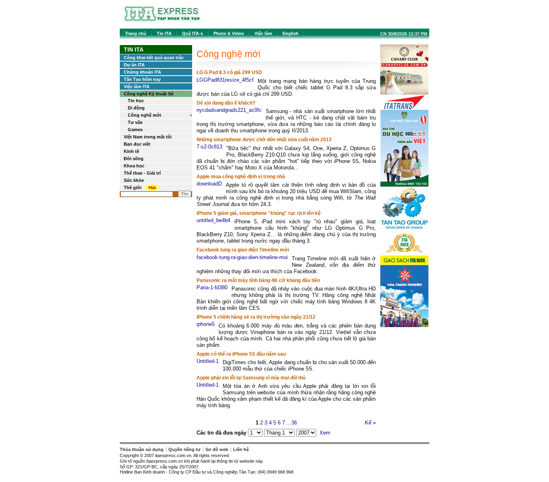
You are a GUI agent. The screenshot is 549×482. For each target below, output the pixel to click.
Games (135, 129)
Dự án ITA (134, 64)
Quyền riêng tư (184, 449)
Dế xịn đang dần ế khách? (226, 103)
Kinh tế (131, 151)
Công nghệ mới (144, 115)
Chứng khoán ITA (142, 72)
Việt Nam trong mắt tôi (148, 136)
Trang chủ (135, 33)
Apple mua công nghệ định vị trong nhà (241, 176)
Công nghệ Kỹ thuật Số (149, 93)
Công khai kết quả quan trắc (154, 57)
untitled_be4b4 (213, 220)
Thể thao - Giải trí (142, 173)
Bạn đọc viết (137, 144)
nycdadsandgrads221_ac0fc (229, 110)
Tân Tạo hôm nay (142, 79)
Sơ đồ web (216, 449)
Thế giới (132, 187)
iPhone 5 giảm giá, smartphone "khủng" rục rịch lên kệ (259, 213)
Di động (136, 107)
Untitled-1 (208, 361)
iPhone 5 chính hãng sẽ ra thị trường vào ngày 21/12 (256, 317)
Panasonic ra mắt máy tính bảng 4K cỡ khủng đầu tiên (258, 280)
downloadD (209, 184)
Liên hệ (241, 449)
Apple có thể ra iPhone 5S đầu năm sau (241, 354)
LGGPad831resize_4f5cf (225, 80)
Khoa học (134, 165)
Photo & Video (228, 33)
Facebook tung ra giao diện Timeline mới (243, 250)
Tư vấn (135, 122)
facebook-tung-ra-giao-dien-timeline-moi (242, 257)
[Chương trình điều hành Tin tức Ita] (162, 24)
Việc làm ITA (137, 86)
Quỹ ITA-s (192, 33)
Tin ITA (164, 33)
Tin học (136, 100)
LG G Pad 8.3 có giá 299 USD (229, 72)
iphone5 (206, 324)
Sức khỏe (134, 180)
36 (294, 423)
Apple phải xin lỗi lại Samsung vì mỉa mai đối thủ (251, 378)
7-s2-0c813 (209, 147)
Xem (325, 433)
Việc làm (263, 33)
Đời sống (133, 158)
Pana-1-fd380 (212, 287)
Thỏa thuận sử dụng (142, 449)
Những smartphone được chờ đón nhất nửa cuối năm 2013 (264, 139)
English (291, 33)
